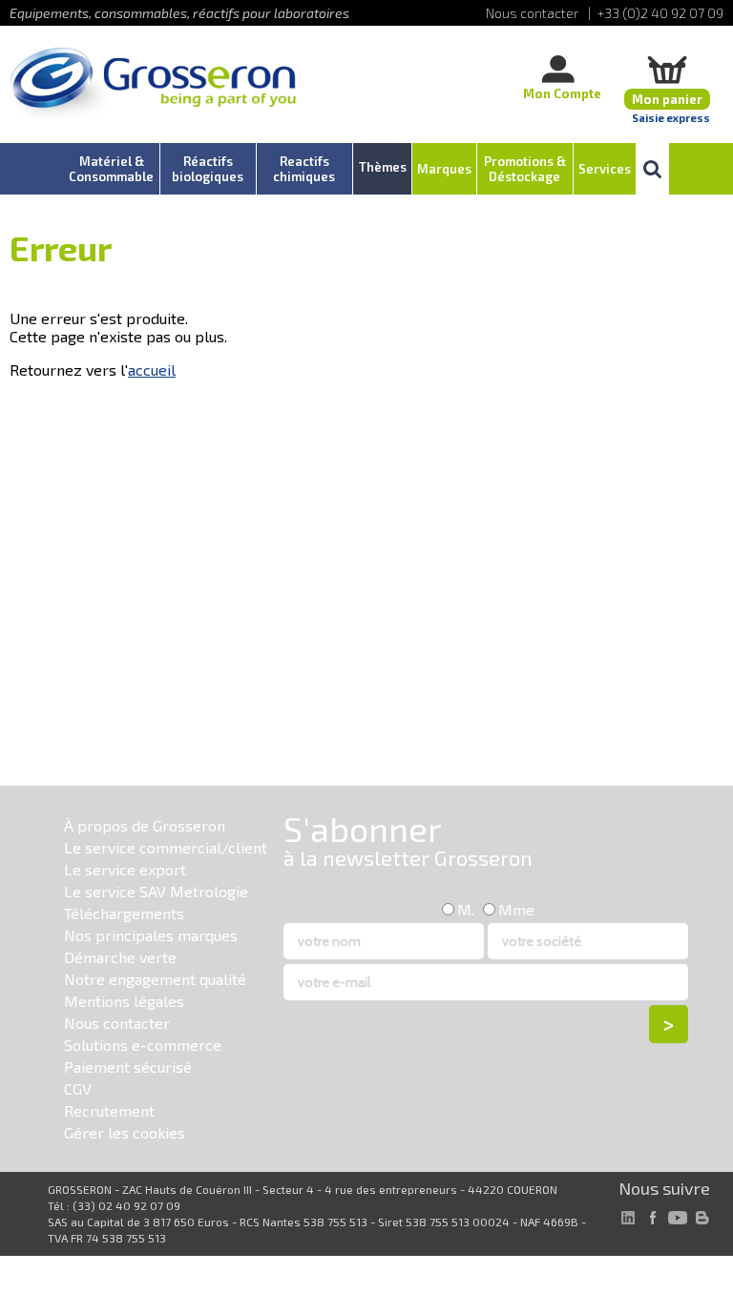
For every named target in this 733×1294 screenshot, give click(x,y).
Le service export (125, 869)
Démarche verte (120, 957)
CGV (78, 1088)
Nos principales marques (151, 935)
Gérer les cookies (124, 1132)
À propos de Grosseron (144, 825)
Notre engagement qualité (155, 979)
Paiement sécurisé (128, 1067)
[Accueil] (153, 85)
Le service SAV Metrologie (156, 891)
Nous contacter (117, 1023)
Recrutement (109, 1110)
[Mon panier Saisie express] (667, 69)
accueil (152, 369)
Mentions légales (124, 1001)
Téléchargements (124, 913)
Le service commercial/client (165, 847)
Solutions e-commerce (142, 1045)
